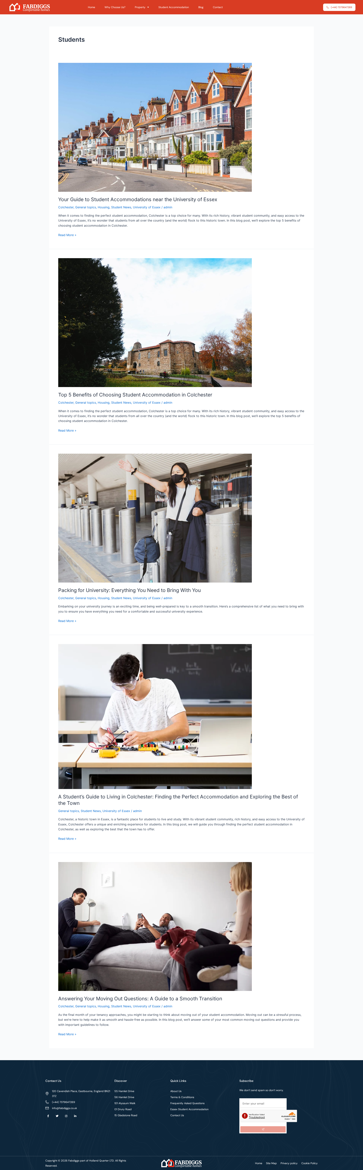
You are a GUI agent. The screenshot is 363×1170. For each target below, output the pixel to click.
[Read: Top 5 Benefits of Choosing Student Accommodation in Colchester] (155, 322)
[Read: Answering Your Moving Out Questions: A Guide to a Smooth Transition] (155, 926)
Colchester (66, 207)
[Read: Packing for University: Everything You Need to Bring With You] (155, 518)
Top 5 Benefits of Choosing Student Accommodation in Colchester (135, 395)
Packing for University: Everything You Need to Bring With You (129, 590)
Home (91, 7)
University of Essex (147, 207)
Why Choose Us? (115, 7)
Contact (218, 7)
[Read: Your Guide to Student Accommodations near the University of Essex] (155, 127)
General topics (85, 207)
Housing (103, 207)
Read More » (67, 234)
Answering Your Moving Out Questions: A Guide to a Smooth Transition (140, 998)
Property (140, 7)
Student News (121, 207)
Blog (200, 7)
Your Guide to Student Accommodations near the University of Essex (137, 199)
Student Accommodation (173, 7)
